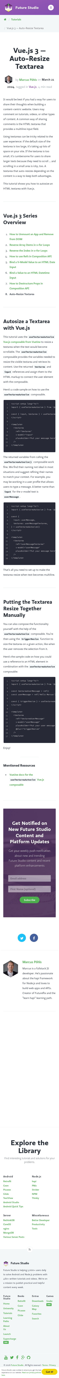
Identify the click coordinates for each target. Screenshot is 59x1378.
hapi (34, 1181)
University (8, 1308)
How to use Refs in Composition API (31, 256)
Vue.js (33, 87)
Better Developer (40, 1220)
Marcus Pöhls (28, 80)
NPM (34, 1193)
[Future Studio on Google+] (23, 1358)
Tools (34, 1228)
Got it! (49, 1371)
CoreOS (7, 1224)
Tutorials (16, 19)
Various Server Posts (13, 1236)
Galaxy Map (35, 1307)
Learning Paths (7, 1319)
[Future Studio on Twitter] (12, 1358)
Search (35, 1318)
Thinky (35, 1198)
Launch (7, 1334)
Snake (49, 1303)
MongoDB (8, 1232)
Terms (45, 1365)
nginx (6, 1228)
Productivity (38, 1224)
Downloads (36, 1301)
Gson (6, 1185)
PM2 (34, 1185)
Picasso (7, 1189)
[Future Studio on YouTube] (6, 1358)
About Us (6, 1327)
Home (6, 1303)
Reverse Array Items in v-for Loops (30, 244)
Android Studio (11, 1202)
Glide (6, 1193)
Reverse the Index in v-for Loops (28, 250)
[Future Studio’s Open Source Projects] (28, 1358)
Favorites (36, 1313)
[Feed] (30, 1249)
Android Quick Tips (13, 1206)
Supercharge (8, 1340)
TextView (8, 1198)
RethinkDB (9, 1220)
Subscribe (29, 900)
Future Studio (17, 1365)
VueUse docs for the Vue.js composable (27, 779)
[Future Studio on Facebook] (17, 1358)
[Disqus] (29, 1073)
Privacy (52, 1365)
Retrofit (7, 1181)
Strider (35, 1189)
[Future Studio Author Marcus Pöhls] (8, 79)
